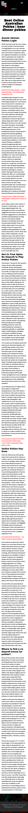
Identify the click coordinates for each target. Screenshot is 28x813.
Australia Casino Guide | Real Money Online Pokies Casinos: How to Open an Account (14, 199)
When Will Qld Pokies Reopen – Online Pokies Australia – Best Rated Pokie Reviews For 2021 (13, 92)
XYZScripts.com (22, 812)
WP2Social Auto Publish (7, 812)
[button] (21, 2)
